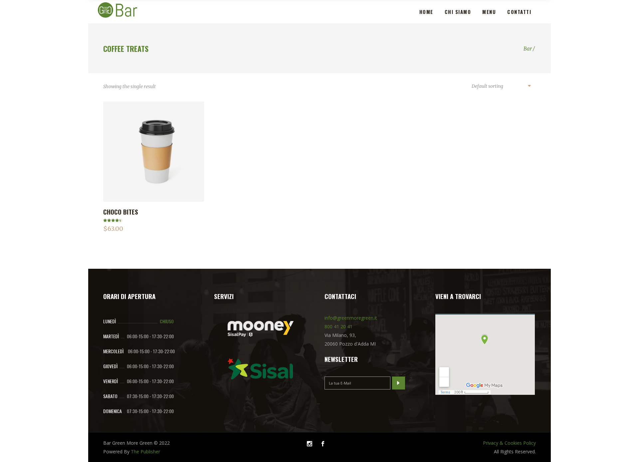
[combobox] (501, 86)
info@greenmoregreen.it (350, 318)
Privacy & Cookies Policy (509, 443)
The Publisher (145, 451)
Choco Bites (120, 211)
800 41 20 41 (338, 326)
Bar (528, 48)
